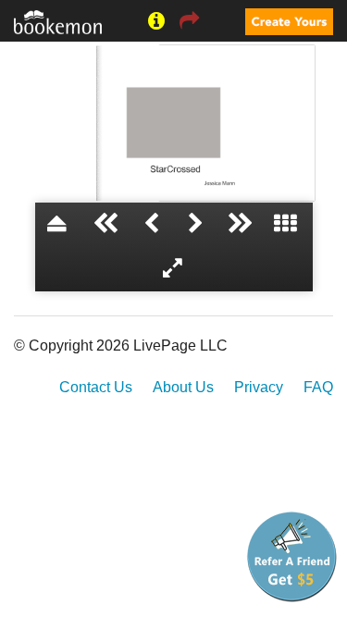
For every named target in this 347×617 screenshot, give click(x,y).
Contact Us (95, 387)
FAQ (318, 387)
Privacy (258, 387)
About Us (183, 387)
